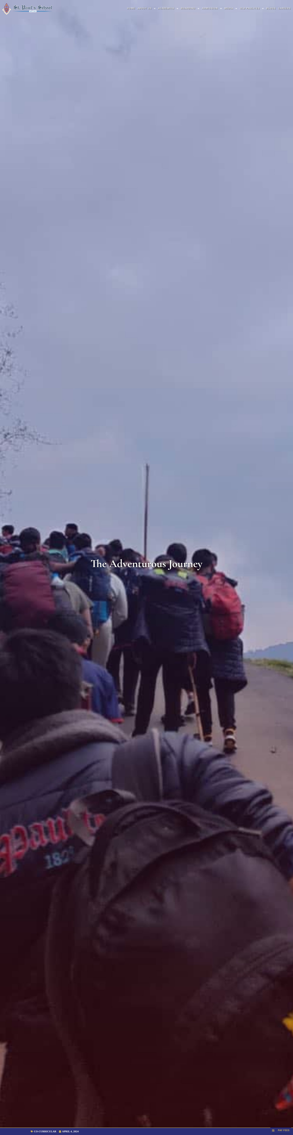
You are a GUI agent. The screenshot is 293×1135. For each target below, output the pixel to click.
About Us (145, 8)
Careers (284, 8)
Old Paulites (250, 8)
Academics (166, 8)
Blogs (271, 8)
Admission (210, 8)
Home (131, 8)
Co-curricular (45, 1131)
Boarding (188, 8)
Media (228, 8)
